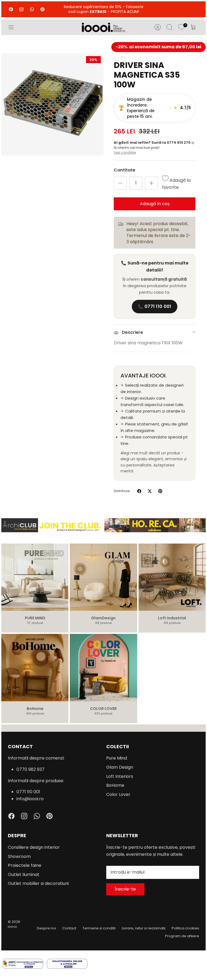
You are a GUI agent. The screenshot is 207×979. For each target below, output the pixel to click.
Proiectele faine (24, 865)
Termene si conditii (99, 928)
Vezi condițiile (125, 152)
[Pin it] (160, 491)
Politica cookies (185, 928)
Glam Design (119, 767)
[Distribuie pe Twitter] (149, 491)
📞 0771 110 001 (154, 306)
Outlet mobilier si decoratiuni (38, 883)
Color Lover (118, 794)
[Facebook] (11, 9)
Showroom (19, 856)
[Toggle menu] (14, 27)
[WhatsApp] (32, 9)
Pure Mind (116, 758)
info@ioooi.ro (30, 799)
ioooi (12, 926)
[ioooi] (103, 27)
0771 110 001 (28, 792)
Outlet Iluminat (23, 874)
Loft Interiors (119, 776)
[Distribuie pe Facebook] (139, 491)
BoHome (115, 785)
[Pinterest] (42, 9)
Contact (69, 928)
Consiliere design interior (34, 847)
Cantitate (124, 170)
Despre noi (46, 928)
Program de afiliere (182, 936)
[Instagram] (21, 9)
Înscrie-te (125, 889)
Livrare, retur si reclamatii (143, 928)
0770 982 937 (30, 769)
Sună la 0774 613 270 (171, 142)
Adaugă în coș (155, 204)
